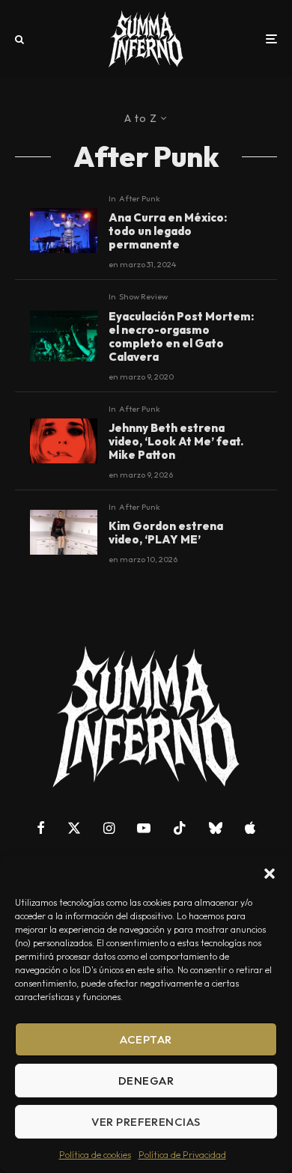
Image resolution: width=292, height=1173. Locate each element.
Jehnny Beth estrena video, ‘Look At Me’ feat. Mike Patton (176, 441)
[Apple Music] (250, 828)
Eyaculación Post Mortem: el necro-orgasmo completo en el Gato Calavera (181, 337)
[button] (269, 873)
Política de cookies (95, 1154)
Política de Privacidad (182, 1154)
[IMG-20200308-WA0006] (63, 336)
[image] (63, 532)
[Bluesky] (216, 828)
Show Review (143, 296)
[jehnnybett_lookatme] (63, 440)
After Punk (139, 198)
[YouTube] (144, 828)
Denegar (146, 1080)
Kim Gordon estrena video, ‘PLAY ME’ (166, 533)
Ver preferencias (145, 1122)
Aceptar (145, 1039)
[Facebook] (40, 828)
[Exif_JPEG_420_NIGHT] (63, 230)
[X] (74, 828)
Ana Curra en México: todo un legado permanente (168, 231)
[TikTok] (180, 828)
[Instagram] (109, 828)
